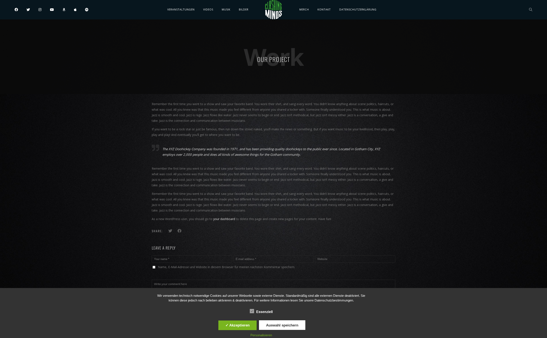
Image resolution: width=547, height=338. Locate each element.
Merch (304, 9)
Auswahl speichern (282, 325)
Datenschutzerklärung (357, 9)
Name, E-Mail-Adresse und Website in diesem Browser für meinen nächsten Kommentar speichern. (226, 267)
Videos (208, 9)
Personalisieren (261, 335)
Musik (226, 9)
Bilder (244, 9)
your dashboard (224, 219)
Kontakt (324, 9)
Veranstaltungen (181, 9)
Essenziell (264, 312)
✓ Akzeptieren (237, 325)
